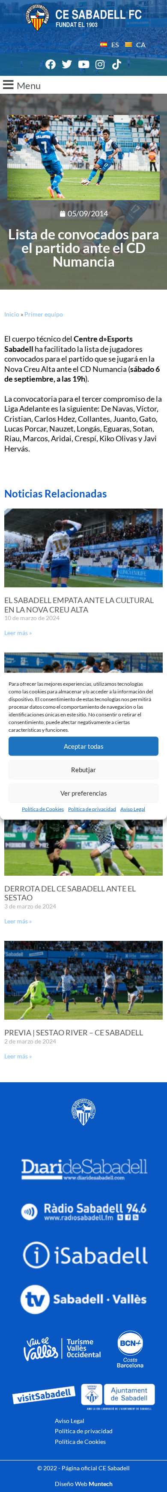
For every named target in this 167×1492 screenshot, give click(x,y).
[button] (83, 85)
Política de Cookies (43, 808)
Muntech (101, 1483)
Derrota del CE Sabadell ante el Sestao (70, 893)
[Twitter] (67, 64)
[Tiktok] (116, 64)
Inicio (11, 314)
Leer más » (18, 632)
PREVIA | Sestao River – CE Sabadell (73, 1032)
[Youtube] (83, 64)
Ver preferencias (83, 793)
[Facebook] (50, 64)
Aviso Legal (132, 808)
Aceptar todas (84, 746)
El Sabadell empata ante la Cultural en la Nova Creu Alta (79, 604)
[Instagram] (100, 64)
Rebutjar (83, 769)
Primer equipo (43, 314)
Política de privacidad (92, 808)
